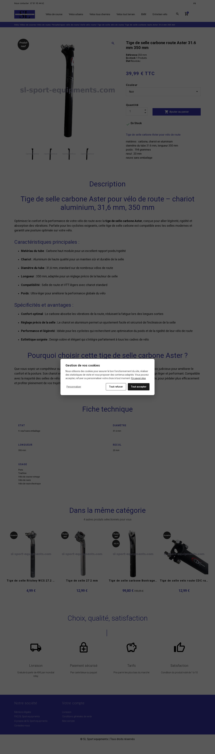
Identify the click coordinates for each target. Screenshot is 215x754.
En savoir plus (138, 378)
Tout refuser (116, 386)
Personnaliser (74, 386)
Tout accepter (138, 386)
